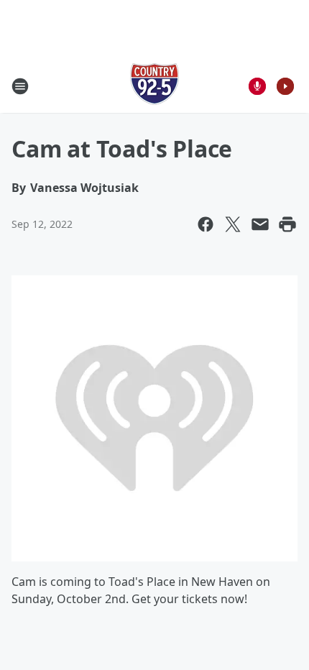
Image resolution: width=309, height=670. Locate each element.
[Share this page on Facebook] (205, 224)
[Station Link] (154, 86)
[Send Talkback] (257, 86)
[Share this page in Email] (260, 224)
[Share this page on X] (233, 224)
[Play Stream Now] (285, 86)
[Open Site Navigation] (20, 86)
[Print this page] (287, 224)
